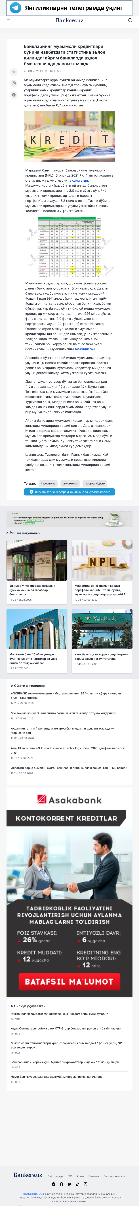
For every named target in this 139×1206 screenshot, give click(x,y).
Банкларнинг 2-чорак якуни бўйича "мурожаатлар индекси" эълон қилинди (65, 1062)
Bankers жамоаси (114, 1176)
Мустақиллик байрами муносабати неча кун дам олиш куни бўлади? (59, 1014)
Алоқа (81, 1176)
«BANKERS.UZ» (33, 1194)
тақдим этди (78, 180)
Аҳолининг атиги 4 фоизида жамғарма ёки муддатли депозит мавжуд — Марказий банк (62, 731)
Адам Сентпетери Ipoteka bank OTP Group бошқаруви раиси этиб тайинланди (66, 1028)
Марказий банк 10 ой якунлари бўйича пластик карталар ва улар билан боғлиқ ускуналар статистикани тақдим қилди (33, 659)
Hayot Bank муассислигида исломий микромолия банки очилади (57, 1076)
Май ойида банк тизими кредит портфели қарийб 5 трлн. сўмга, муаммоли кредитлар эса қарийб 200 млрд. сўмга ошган (102, 590)
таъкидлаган (85, 349)
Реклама (94, 1176)
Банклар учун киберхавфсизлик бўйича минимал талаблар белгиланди (32, 590)
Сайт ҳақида (55, 1176)
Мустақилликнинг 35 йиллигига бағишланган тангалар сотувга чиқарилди (63, 713)
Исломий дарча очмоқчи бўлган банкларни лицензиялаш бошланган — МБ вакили (69, 768)
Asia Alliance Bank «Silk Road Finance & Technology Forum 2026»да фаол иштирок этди (68, 750)
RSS (70, 1176)
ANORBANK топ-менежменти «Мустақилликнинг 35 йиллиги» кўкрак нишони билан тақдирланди (66, 695)
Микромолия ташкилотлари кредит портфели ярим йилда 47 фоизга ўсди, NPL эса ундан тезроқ (67, 1045)
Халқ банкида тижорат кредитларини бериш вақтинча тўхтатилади (102, 656)
